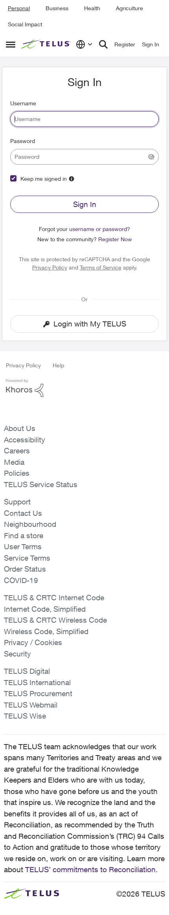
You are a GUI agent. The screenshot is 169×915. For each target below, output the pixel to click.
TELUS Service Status (40, 484)
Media (14, 462)
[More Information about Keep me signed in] (71, 179)
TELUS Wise (25, 715)
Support (17, 501)
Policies (16, 473)
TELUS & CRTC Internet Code (54, 597)
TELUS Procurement (38, 693)
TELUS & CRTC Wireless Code (55, 620)
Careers (17, 450)
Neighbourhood (30, 524)
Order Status (25, 569)
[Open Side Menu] (10, 44)
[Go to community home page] (46, 44)
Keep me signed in (43, 178)
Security (17, 653)
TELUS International (37, 682)
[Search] (103, 44)
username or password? (99, 229)
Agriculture (129, 8)
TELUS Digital (27, 671)
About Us (19, 428)
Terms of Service (100, 267)
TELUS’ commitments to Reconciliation (90, 869)
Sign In (84, 204)
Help (58, 365)
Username (23, 103)
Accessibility (24, 439)
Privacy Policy (49, 267)
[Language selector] (84, 44)
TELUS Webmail (30, 704)
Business (57, 8)
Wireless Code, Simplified (46, 631)
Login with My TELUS (89, 323)
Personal (19, 8)
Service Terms (27, 558)
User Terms (23, 546)
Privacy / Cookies (33, 642)
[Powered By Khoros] (84, 388)
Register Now (115, 239)
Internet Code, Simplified (45, 609)
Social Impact (25, 24)
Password (22, 141)
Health (92, 8)
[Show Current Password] (151, 157)
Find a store (23, 535)
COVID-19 (21, 580)
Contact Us (23, 513)
